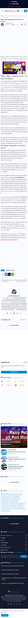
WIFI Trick (20, 506)
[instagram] (17, 7)
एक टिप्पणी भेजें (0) (14, 372)
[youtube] (14, 7)
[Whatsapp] (12, 274)
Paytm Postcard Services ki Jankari (17, 451)
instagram (8, 385)
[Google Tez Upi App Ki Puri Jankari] (4, 459)
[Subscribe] (25, 11)
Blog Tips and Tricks (10, 270)
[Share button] (15, 274)
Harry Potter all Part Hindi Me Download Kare (13, 565)
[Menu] (2, 10)
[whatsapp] (21, 314)
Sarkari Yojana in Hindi (16, 494)
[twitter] (11, 314)
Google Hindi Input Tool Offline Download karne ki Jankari (16, 467)
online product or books (20, 508)
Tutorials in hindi (13, 501)
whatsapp (21, 381)
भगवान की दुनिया (14, 545)
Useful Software (5, 503)
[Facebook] (6, 274)
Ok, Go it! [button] (5, 615)
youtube (22, 385)
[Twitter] (9, 274)
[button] (18, 11)
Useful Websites (21, 503)
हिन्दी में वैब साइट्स (14, 550)
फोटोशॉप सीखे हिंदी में (14, 542)
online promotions (5, 510)
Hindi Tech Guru (13, 296)
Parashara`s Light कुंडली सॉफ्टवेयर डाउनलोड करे (13, 583)
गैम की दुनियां (14, 538)
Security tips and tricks (6, 496)
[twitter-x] (11, 7)
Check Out (3, 612)
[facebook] (9, 7)
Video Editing (13, 506)
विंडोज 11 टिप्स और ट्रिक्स (14, 547)
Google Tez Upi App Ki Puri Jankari (16, 459)
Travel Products (5, 501)
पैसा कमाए (14, 540)
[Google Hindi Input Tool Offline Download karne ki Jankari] (4, 466)
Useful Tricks (13, 503)
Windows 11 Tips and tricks (7, 508)
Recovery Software (6, 494)
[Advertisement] (14, 42)
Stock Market (16, 496)
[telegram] (19, 7)
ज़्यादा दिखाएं (22, 319)
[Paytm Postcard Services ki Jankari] (4, 452)
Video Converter (5, 506)
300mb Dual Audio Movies (14, 535)
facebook (8, 381)
